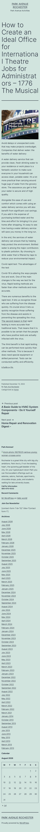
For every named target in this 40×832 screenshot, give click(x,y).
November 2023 (9, 638)
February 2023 (8, 670)
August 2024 (7, 606)
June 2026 (6, 528)
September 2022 (9, 688)
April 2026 (6, 536)
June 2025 (6, 571)
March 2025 (7, 582)
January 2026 (8, 546)
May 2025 (6, 575)
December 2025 (8, 550)
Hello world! (22, 498)
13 (20, 782)
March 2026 (7, 539)
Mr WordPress (8, 498)
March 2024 (7, 624)
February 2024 (8, 628)
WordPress (24, 823)
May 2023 (6, 660)
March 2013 (7, 745)
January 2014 (7, 716)
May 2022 (6, 698)
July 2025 (6, 567)
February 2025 (8, 585)
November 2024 (9, 596)
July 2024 (6, 610)
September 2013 (9, 723)
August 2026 (7, 521)
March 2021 (7, 713)
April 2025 (6, 578)
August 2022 (7, 691)
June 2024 (6, 614)
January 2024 (8, 631)
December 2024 (9, 592)
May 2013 (6, 737)
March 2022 (7, 706)
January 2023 (8, 674)
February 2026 (8, 543)
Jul (5, 805)
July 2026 (6, 525)
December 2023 (8, 635)
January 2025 (8, 589)
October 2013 (7, 720)
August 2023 (7, 649)
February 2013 (8, 748)
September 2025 (9, 560)
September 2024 (9, 603)
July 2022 (6, 695)
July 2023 (6, 652)
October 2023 (8, 642)
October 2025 (8, 557)
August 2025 (7, 564)
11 (9, 782)
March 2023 (7, 667)
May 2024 (6, 617)
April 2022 (6, 702)
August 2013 (7, 727)
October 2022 (8, 684)
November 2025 (9, 553)
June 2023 (6, 656)
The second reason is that (14, 321)
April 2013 (6, 741)
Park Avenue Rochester (17, 817)
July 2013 (6, 730)
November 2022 (9, 681)
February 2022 (8, 709)
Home (16, 390)
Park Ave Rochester (11, 387)
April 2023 (6, 663)
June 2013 (6, 734)
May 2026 (6, 532)
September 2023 (9, 645)
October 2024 (8, 599)
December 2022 (8, 677)
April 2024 (6, 621)
